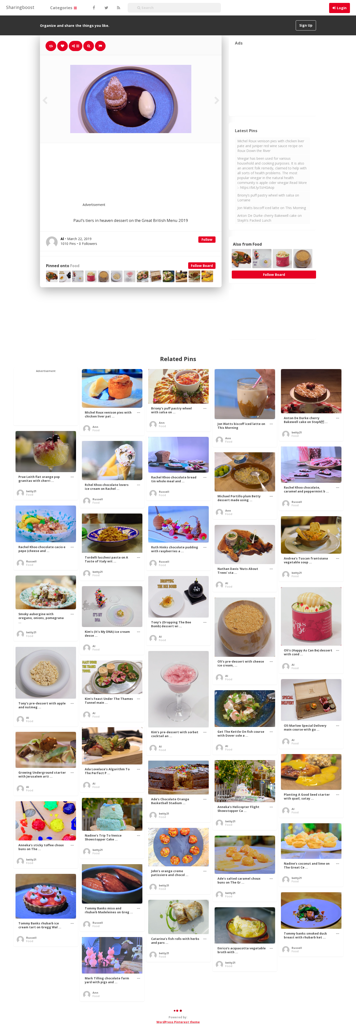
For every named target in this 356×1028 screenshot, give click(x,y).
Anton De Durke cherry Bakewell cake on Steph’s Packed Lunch (269, 218)
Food (74, 265)
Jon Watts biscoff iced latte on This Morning (271, 207)
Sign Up (305, 25)
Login (342, 8)
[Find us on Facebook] (94, 8)
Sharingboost (20, 7)
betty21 (297, 432)
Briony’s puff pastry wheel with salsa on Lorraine (268, 197)
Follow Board (202, 265)
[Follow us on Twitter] (106, 8)
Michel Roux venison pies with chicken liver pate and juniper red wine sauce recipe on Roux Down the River (270, 146)
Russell (164, 491)
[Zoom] (88, 46)
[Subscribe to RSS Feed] (118, 8)
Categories (61, 7)
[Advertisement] (142, 175)
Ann (95, 427)
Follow (206, 239)
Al (226, 583)
